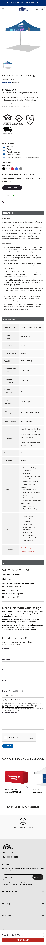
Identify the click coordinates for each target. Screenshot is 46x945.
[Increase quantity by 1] (41, 935)
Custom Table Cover (11, 790)
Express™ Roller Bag (30, 509)
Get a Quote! (12, 188)
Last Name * (6, 659)
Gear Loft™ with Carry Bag (31, 476)
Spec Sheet (25, 548)
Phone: (4, 691)
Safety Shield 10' (28, 506)
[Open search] (37, 9)
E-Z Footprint (27, 471)
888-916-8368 (12, 857)
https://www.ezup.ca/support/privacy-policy (18, 707)
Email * (4, 680)
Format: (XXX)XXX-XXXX (16, 691)
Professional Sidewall (30, 482)
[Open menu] (3, 9)
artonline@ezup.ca (35, 625)
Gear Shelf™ (27, 479)
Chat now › (6, 579)
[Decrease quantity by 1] (38, 935)
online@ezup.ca (13, 853)
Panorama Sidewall (29, 490)
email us (7, 616)
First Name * (6, 649)
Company (5, 670)
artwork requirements (27, 630)
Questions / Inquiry (9, 713)
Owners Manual (26, 552)
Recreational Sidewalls (30, 498)
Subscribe (38, 877)
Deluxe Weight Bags (29, 468)
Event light (26, 473)
